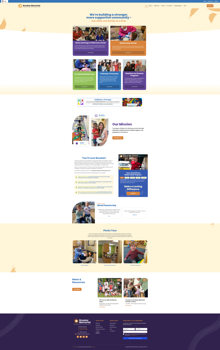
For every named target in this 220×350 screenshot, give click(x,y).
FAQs (185, 5)
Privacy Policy (133, 335)
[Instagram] (84, 337)
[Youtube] (81, 337)
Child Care (156, 5)
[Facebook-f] (78, 337)
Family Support (177, 5)
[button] (71, 252)
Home (146, 5)
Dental (163, 5)
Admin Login (75, 346)
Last (136, 326)
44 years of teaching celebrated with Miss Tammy (135, 300)
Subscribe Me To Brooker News (135, 338)
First (123, 326)
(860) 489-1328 (83, 332)
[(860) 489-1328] (78, 332)
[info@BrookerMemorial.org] (75, 334)
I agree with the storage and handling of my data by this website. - (135, 334)
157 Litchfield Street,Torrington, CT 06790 (82, 328)
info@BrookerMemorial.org (83, 334)
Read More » (102, 307)
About (150, 5)
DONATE (216, 1)
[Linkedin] (87, 337)
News (205, 1)
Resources (210, 1)
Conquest (93, 346)
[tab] (122, 178)
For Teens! (169, 5)
